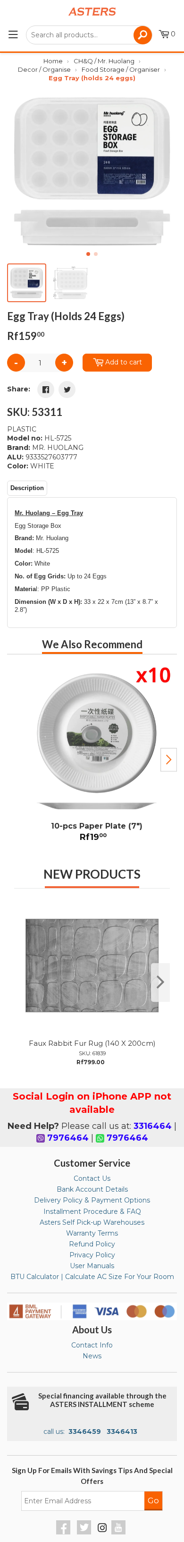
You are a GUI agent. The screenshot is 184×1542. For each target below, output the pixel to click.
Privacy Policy (92, 1255)
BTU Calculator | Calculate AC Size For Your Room (92, 1276)
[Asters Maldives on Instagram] (102, 1529)
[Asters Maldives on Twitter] (85, 1532)
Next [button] (168, 759)
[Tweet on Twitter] (67, 389)
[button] (165, 171)
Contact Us (92, 1178)
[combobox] (89, 34)
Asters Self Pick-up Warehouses (92, 1222)
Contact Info (92, 1345)
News (92, 1356)
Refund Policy (92, 1244)
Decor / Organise (44, 69)
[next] (160, 982)
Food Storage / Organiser (121, 69)
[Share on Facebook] (45, 389)
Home (53, 61)
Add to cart (123, 362)
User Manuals (92, 1266)
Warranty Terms (92, 1233)
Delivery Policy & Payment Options (92, 1200)
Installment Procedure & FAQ (92, 1211)
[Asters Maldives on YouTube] (119, 1532)
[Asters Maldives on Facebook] (64, 1532)
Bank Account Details (92, 1189)
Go (153, 1500)
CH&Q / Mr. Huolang (104, 61)
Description (27, 487)
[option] (92, 756)
